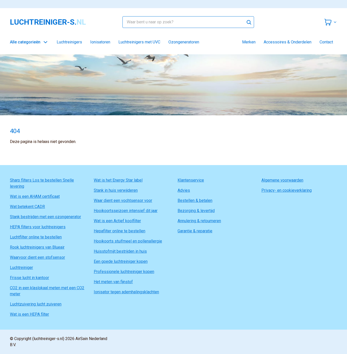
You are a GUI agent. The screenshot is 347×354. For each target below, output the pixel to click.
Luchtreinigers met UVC (139, 42)
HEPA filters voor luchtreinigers (38, 226)
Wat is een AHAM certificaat (35, 196)
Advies (184, 190)
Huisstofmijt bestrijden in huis (120, 251)
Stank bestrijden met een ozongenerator (45, 216)
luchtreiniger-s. (48, 22)
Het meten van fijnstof (113, 281)
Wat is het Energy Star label (118, 180)
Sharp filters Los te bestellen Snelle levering (42, 183)
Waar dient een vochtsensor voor (123, 200)
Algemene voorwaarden (282, 180)
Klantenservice (191, 180)
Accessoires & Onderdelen (287, 42)
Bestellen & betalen (195, 200)
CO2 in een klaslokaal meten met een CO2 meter (47, 290)
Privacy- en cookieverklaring (286, 190)
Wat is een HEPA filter (29, 314)
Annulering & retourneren (199, 220)
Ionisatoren (100, 42)
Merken (249, 42)
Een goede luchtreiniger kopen (121, 261)
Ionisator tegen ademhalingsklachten (126, 291)
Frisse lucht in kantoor (29, 277)
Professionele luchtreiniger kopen (124, 271)
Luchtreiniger (21, 267)
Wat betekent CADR (27, 206)
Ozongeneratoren (183, 42)
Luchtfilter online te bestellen (36, 237)
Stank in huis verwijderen (116, 190)
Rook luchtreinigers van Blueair (37, 247)
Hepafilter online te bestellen (119, 231)
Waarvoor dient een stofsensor (37, 257)
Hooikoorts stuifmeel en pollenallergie (128, 241)
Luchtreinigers (69, 42)
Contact (326, 42)
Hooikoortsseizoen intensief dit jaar (125, 210)
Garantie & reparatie (195, 231)
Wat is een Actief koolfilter (117, 220)
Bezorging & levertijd (196, 210)
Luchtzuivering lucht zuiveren (35, 304)
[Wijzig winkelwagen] (330, 22)
